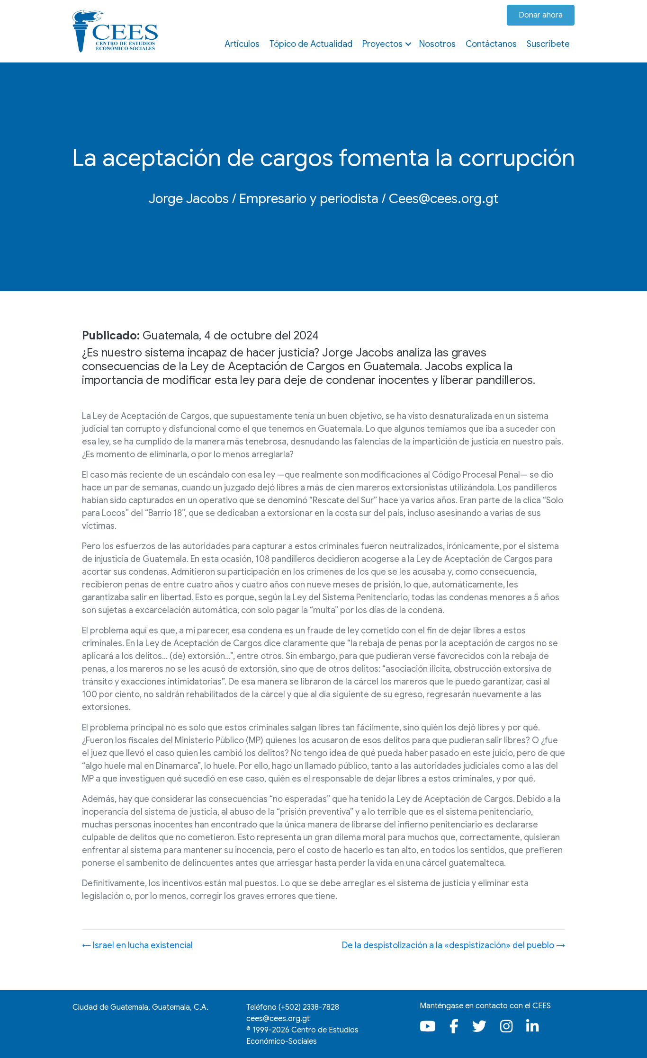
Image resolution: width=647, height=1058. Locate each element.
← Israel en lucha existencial (137, 945)
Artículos (242, 44)
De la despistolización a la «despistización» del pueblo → (453, 945)
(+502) (309, 1007)
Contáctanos (491, 44)
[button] (408, 44)
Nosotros (437, 44)
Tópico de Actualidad (311, 44)
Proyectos (382, 44)
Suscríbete (548, 44)
